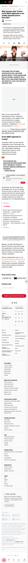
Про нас (4, 330)
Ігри (16, 353)
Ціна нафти (7, 419)
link (15, 314)
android (6, 515)
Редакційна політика (6, 335)
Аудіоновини (7, 373)
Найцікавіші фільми (9, 436)
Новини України (8, 367)
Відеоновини (7, 371)
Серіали (6, 445)
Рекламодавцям (5, 342)
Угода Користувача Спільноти (19, 333)
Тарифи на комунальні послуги (12, 426)
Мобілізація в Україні (10, 399)
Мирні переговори (8, 386)
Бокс (5, 477)
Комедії (6, 443)
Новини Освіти (8, 450)
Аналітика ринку (8, 466)
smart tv (6, 519)
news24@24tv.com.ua (7, 308)
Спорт (6, 476)
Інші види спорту (8, 486)
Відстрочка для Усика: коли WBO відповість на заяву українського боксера (23, 6)
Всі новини (7, 363)
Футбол (6, 479)
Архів (16, 348)
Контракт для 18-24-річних (10, 407)
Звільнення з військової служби (12, 401)
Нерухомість (8, 465)
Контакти (17, 341)
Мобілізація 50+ (8, 403)
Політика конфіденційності (6, 348)
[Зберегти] (24, 43)
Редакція (4, 332)
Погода (6, 375)
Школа (6, 454)
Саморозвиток (7, 458)
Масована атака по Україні (10, 390)
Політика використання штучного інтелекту (7, 351)
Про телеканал (5, 337)
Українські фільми (8, 439)
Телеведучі (4, 340)
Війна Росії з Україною (10, 380)
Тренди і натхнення (9, 471)
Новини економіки (9, 418)
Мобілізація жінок (8, 405)
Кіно (5, 435)
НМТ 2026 (6, 456)
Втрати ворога (7, 394)
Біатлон (6, 483)
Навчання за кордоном (10, 460)
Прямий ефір (7, 369)
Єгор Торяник (8, 20)
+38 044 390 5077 (19, 308)
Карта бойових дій (8, 384)
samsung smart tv (16, 519)
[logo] (9, 2)
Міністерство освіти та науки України (13, 451)
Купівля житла (7, 469)
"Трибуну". (16, 126)
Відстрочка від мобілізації (10, 409)
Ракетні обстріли (8, 382)
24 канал (20, 124)
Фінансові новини (8, 424)
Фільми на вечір (8, 441)
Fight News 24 (5, 6)
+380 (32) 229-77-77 (10, 540)
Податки (6, 428)
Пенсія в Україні (8, 430)
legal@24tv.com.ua (19, 541)
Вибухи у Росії (7, 392)
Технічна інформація (20, 338)
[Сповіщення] (26, 2)
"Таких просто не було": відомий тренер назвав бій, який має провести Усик (14, 131)
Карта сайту (18, 350)
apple (16, 515)
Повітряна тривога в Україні (11, 388)
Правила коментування (20, 336)
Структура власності (19, 345)
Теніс (5, 481)
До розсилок (9, 505)
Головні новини (8, 365)
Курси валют (7, 422)
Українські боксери (13, 6)
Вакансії (17, 343)
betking (11, 214)
